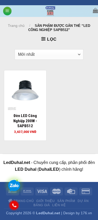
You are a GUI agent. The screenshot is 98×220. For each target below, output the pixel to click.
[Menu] (7, 11)
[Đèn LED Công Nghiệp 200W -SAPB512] (25, 91)
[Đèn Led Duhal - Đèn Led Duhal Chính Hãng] (50, 11)
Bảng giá (41, 205)
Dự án (83, 201)
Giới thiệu (45, 201)
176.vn (86, 213)
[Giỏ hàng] (95, 10)
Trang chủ (16, 25)
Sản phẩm (66, 201)
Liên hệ (59, 205)
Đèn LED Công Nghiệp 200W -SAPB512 (25, 120)
